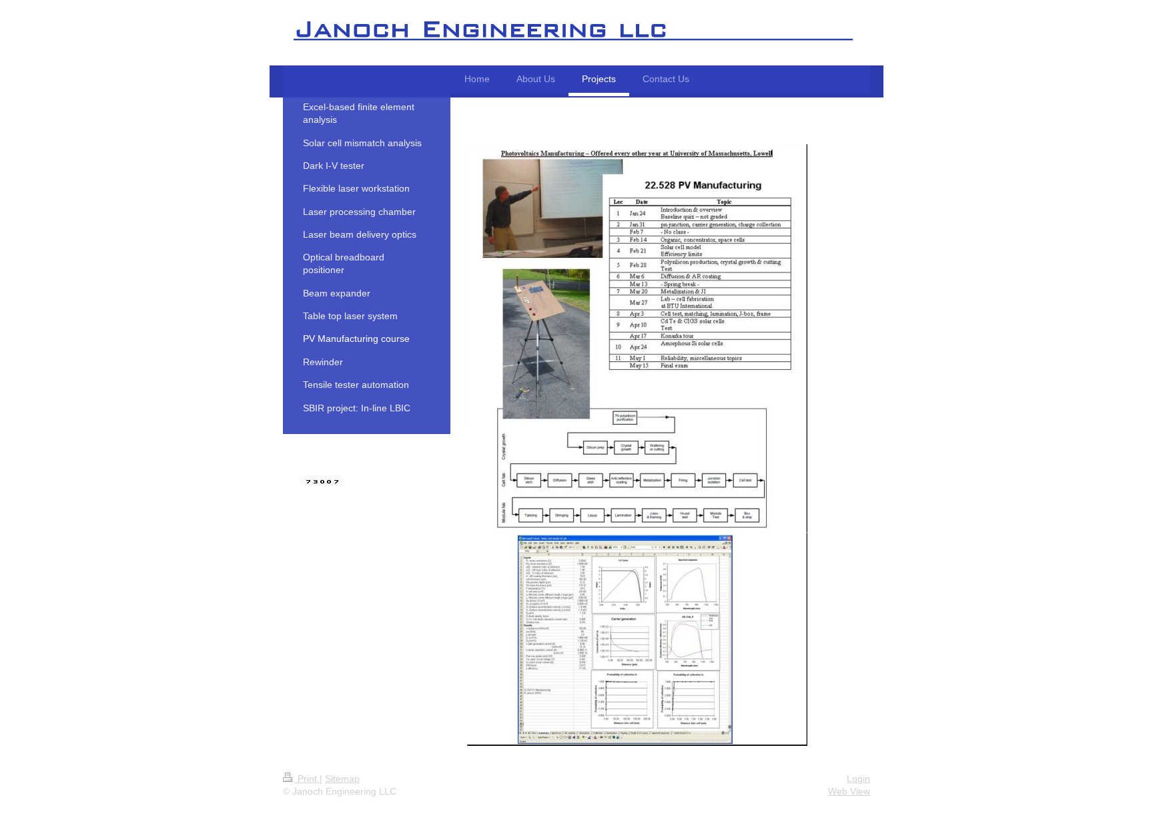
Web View (849, 791)
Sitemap (342, 778)
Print (307, 778)
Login (858, 778)
